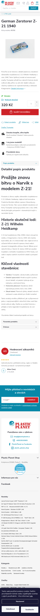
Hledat (33, 8)
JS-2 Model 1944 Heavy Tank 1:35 (11, 534)
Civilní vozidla (17, 571)
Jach (19, 587)
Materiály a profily (6, 573)
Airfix (3, 585)
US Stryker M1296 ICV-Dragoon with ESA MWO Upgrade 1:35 (18, 524)
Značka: (7, 128)
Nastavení (20, 601)
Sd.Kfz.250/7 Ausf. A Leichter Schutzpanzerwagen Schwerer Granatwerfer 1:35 (19, 542)
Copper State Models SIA (21, 585)
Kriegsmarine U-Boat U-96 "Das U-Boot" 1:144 (15, 520)
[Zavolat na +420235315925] (23, 3)
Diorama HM (5, 587)
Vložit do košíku (22, 112)
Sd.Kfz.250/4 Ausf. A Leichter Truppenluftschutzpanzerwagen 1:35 (12, 547)
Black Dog (9, 585)
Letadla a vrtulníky (27, 568)
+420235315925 (22, 440)
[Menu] (37, 3)
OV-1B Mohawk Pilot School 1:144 (11, 515)
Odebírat (31, 400)
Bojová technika (6, 571)
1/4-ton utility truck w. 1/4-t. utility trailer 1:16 (14, 551)
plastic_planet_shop (22, 448)
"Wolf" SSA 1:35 (29, 518)
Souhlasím (29, 609)
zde (31, 596)
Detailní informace (17, 88)
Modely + (4, 568)
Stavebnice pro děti (14, 568)
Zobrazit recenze (15, 355)
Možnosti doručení (11, 100)
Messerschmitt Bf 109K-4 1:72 (18, 507)
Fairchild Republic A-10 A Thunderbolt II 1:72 (14, 554)
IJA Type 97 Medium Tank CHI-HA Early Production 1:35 (18, 504)
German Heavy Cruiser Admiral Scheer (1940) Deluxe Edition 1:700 (19, 537)
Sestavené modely (19, 573)
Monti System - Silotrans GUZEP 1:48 (12, 509)
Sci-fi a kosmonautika (29, 571)
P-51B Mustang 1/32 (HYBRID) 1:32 (12, 518)
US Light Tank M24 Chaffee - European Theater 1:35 (16, 528)
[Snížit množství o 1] (37, 105)
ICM (24, 587)
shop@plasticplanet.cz (22, 437)
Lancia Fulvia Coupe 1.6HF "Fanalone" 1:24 (14, 501)
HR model (13, 587)
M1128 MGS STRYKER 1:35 (9, 531)
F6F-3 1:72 (4, 507)
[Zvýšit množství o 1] (37, 102)
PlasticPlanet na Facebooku (22, 444)
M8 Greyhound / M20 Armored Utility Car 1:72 (15, 556)
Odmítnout (10, 609)
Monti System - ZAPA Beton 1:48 (11, 512)
